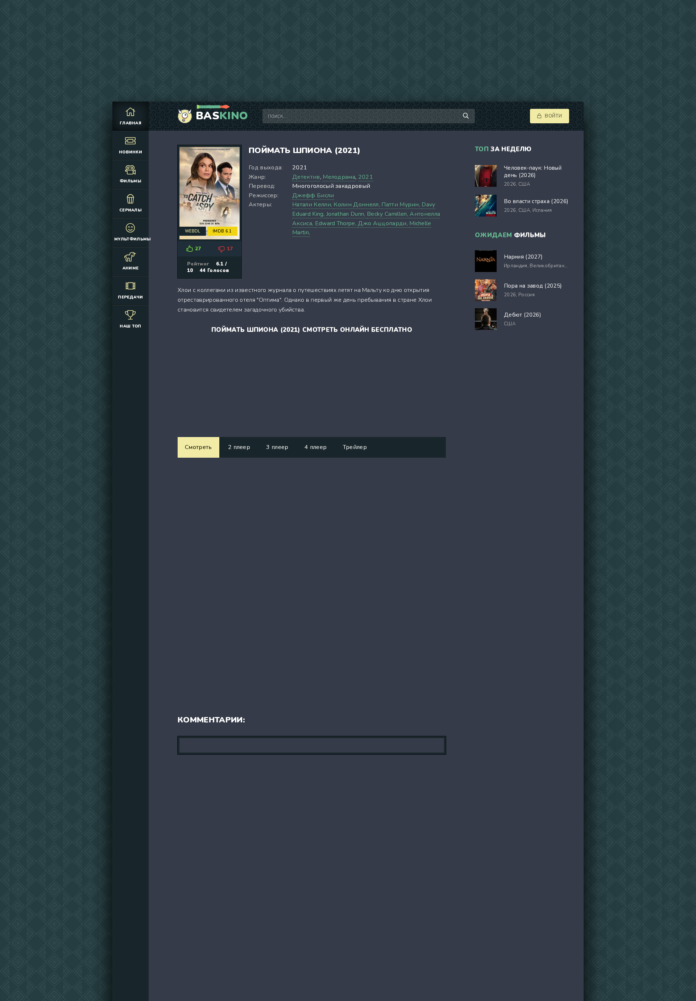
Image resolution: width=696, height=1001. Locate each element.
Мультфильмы (131, 239)
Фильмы (130, 181)
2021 (365, 177)
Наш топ (130, 326)
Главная (130, 123)
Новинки (130, 152)
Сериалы (130, 210)
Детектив (306, 177)
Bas (222, 116)
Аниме (131, 268)
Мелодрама (339, 177)
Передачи (130, 297)
